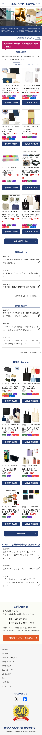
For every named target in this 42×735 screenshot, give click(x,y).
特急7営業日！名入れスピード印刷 (28, 38)
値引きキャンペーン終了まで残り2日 (27, 64)
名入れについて (7, 670)
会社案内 (5, 649)
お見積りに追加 (11, 103)
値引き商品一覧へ (21, 241)
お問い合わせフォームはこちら (21, 638)
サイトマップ (6, 686)
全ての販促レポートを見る (26, 296)
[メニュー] (3, 3)
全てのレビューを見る (28, 352)
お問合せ (5, 653)
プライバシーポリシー (9, 658)
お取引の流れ (6, 666)
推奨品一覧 (21, 533)
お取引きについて (8, 662)
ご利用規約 (6, 682)
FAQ (3, 678)
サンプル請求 (6, 674)
